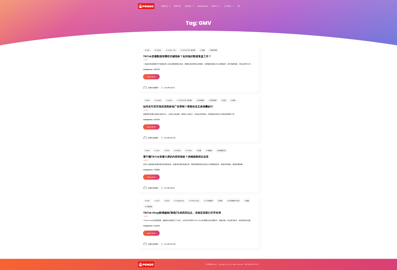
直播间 (210, 150)
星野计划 (177, 6)
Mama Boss (202, 6)
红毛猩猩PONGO (234, 201)
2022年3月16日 (169, 138)
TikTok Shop (195, 201)
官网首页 (164, 6)
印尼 (224, 100)
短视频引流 (222, 150)
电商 (233, 100)
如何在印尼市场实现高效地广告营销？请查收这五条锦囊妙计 (178, 106)
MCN (167, 150)
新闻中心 (215, 6)
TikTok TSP (172, 50)
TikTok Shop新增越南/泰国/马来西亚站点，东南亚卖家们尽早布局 (182, 213)
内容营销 (213, 100)
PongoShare (180, 201)
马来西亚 (149, 206)
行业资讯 (156, 226)
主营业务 (188, 6)
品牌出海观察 (153, 88)
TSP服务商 (209, 201)
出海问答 (156, 69)
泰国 (220, 201)
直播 (203, 50)
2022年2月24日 (170, 244)
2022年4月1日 (169, 88)
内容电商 (201, 100)
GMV (148, 50)
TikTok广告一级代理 (188, 50)
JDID (157, 150)
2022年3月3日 (169, 188)
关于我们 (227, 6)
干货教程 (156, 170)
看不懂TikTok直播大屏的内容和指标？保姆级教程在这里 (176, 156)
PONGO (158, 50)
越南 (247, 201)
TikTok (170, 100)
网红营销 (214, 50)
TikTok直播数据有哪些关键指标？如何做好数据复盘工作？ (177, 56)
